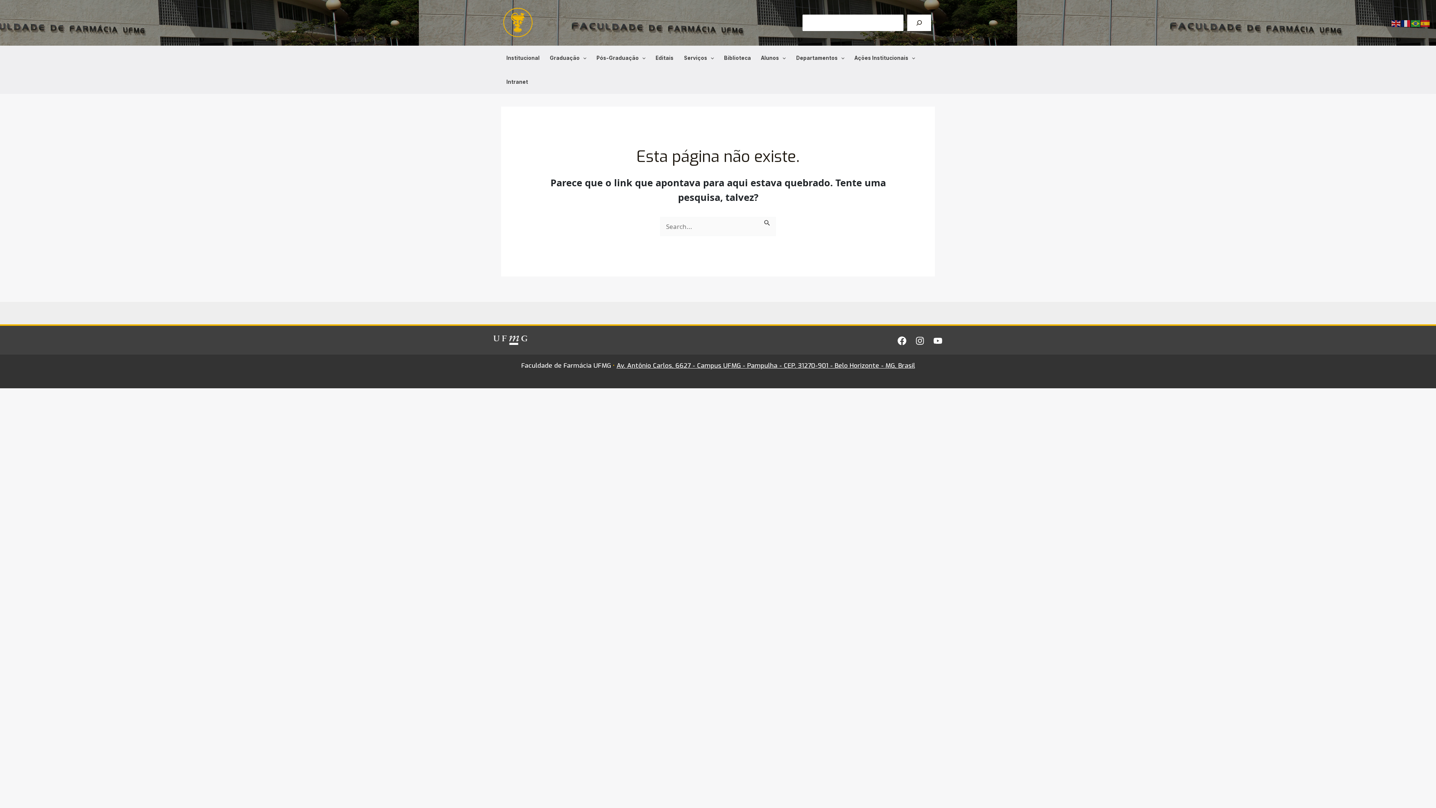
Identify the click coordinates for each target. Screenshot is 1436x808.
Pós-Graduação (617, 58)
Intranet (517, 82)
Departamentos (817, 58)
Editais (664, 58)
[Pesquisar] (919, 23)
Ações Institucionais (881, 58)
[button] (583, 58)
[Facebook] (902, 340)
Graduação (565, 58)
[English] (1396, 23)
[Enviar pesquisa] (767, 222)
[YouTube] (937, 340)
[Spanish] (1425, 23)
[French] (1406, 23)
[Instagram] (919, 340)
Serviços (695, 58)
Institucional (523, 58)
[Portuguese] (1416, 23)
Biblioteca (737, 58)
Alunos (770, 58)
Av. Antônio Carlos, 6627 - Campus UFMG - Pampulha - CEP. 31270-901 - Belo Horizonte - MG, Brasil (766, 365)
